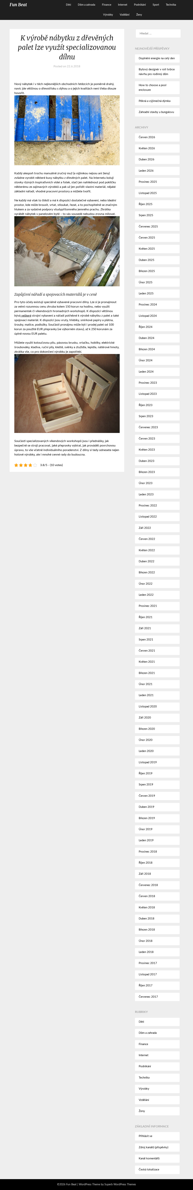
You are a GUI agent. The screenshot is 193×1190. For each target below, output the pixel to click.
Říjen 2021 (145, 617)
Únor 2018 (145, 941)
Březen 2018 (147, 929)
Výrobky (108, 15)
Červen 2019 (147, 795)
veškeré (26, 315)
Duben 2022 (146, 561)
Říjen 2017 (145, 985)
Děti (68, 5)
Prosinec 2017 (148, 963)
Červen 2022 (147, 539)
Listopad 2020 (148, 706)
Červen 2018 (147, 896)
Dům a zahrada (86, 5)
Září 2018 (145, 873)
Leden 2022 (146, 594)
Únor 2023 (145, 483)
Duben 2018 (146, 918)
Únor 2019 (145, 829)
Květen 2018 (147, 907)
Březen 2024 (147, 349)
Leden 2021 (146, 695)
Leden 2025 (146, 293)
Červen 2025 (147, 237)
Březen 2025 (147, 271)
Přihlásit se (145, 1136)
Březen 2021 (147, 673)
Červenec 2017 (148, 996)
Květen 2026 (147, 148)
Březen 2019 (147, 818)
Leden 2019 (146, 840)
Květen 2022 (147, 550)
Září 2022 (145, 528)
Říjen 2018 (145, 862)
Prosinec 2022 (148, 505)
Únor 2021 (145, 684)
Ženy (139, 15)
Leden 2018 (146, 952)
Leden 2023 (146, 494)
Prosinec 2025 (148, 181)
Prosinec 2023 (148, 382)
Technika (171, 5)
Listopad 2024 (148, 316)
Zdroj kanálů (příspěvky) (153, 1147)
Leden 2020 (146, 751)
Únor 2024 (145, 360)
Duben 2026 (146, 159)
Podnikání (140, 5)
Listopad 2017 (148, 974)
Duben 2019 (146, 807)
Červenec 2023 (148, 427)
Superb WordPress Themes (120, 1184)
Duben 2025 (146, 260)
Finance (106, 5)
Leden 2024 (146, 371)
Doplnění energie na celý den (157, 58)
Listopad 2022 (148, 516)
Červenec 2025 (148, 226)
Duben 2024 (146, 338)
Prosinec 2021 (148, 606)
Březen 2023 (147, 472)
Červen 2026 (147, 137)
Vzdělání (124, 15)
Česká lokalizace (149, 1169)
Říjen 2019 (145, 773)
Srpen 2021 (146, 639)
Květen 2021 (147, 661)
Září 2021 (145, 628)
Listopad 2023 (148, 394)
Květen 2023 (147, 449)
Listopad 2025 (148, 193)
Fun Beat (18, 4)
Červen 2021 (147, 650)
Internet (122, 5)
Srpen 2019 (146, 784)
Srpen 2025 (146, 215)
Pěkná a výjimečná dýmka (154, 101)
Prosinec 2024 (148, 304)
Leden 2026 (146, 170)
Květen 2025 (147, 248)
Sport (156, 5)
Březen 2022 (147, 572)
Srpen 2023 (146, 416)
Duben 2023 (146, 461)
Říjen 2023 (145, 405)
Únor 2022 (145, 583)
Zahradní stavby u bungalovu (156, 112)
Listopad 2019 (148, 762)
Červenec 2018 (148, 885)
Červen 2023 (147, 438)
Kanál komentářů (149, 1158)
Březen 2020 (147, 729)
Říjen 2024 (145, 327)
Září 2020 (145, 717)
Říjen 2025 (145, 204)
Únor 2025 (145, 282)
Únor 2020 (145, 740)
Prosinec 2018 (148, 851)
